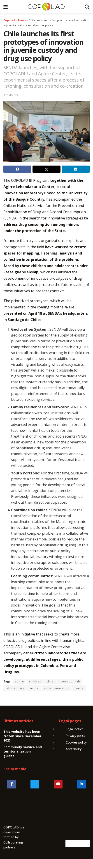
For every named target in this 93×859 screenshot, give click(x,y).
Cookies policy (76, 742)
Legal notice (75, 729)
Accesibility (73, 749)
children (35, 681)
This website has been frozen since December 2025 (22, 735)
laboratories (15, 688)
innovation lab (69, 681)
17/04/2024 (10, 95)
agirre (19, 681)
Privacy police (76, 735)
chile (49, 681)
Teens (78, 688)
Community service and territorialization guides (22, 751)
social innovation (56, 688)
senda (34, 688)
